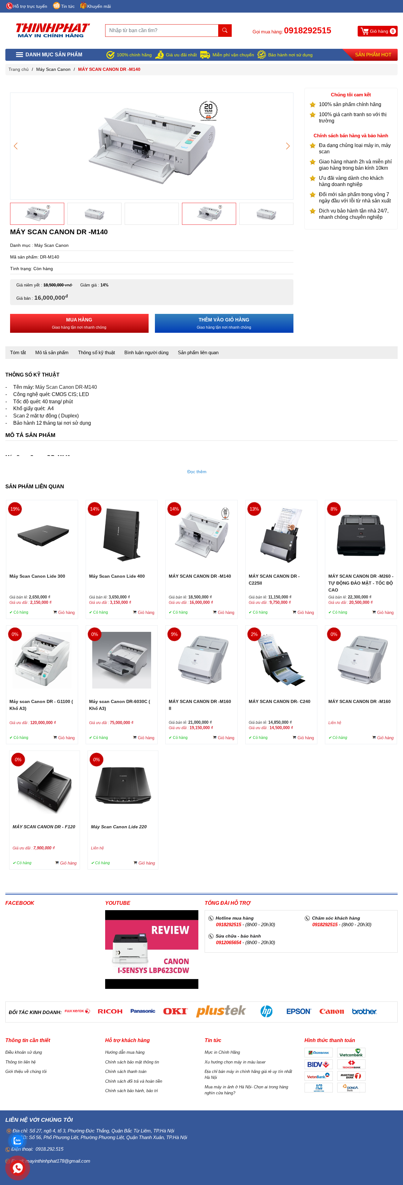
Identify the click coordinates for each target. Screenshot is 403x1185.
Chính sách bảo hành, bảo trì (131, 1090)
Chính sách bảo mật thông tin (132, 1062)
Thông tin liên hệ (20, 1062)
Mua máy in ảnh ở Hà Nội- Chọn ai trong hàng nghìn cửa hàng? (246, 1090)
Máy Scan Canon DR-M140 (66, 387)
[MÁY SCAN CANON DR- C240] (281, 659)
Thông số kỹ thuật (96, 352)
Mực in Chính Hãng (222, 1052)
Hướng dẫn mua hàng (125, 1052)
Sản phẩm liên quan (198, 352)
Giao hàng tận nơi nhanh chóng (79, 323)
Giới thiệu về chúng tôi (26, 1071)
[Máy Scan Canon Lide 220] (123, 785)
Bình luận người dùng (146, 352)
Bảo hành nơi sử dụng (290, 54)
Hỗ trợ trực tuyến (30, 6)
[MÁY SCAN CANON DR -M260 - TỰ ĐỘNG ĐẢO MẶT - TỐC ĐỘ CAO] (360, 534)
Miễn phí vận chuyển (233, 54)
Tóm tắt (18, 352)
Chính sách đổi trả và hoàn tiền (133, 1081)
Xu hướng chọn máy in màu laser (235, 1062)
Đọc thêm (197, 471)
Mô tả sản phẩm (52, 352)
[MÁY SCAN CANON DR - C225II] (281, 534)
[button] (288, 146)
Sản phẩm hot (373, 54)
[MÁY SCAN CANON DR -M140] (152, 145)
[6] (77, 1011)
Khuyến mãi (99, 6)
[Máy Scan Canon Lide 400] (122, 534)
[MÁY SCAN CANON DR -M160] (361, 659)
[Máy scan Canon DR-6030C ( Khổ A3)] (121, 659)
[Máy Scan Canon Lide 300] (42, 534)
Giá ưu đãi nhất (181, 54)
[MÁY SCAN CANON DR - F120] (44, 785)
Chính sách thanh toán (125, 1071)
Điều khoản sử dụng (23, 1052)
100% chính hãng (134, 54)
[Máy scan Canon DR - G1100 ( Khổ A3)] (42, 659)
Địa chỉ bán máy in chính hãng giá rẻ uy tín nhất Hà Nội (248, 1074)
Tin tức (68, 6)
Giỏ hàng (66, 612)
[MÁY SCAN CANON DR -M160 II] (201, 659)
